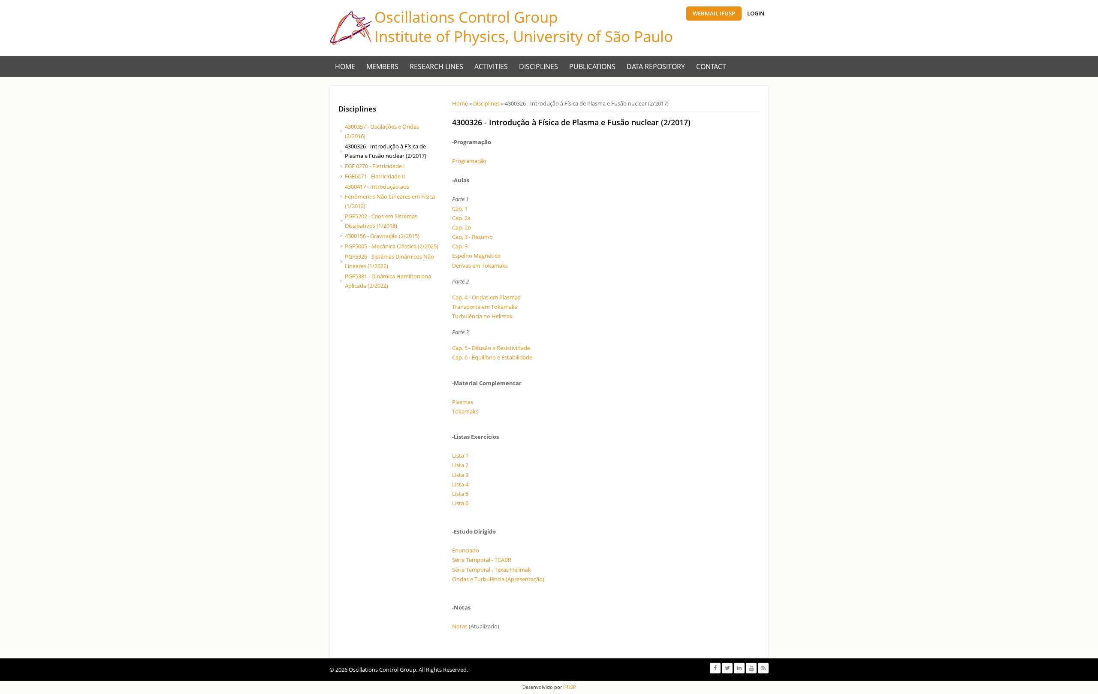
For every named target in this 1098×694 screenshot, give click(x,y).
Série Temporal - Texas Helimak (491, 569)
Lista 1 (460, 455)
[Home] (350, 28)
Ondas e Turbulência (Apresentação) (498, 579)
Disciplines (538, 66)
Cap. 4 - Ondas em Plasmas (486, 297)
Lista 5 (460, 494)
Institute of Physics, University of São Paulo (523, 36)
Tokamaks (465, 411)
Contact (711, 66)
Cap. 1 (460, 208)
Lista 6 (460, 503)
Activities (491, 66)
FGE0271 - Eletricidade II (375, 176)
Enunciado (465, 550)
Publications (592, 66)
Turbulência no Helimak (482, 316)
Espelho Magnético (476, 255)
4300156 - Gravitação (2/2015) (382, 236)
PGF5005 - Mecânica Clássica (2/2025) (391, 246)
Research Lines (436, 66)
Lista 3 (460, 475)
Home (345, 66)
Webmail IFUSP (714, 13)
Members (382, 66)
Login (755, 13)
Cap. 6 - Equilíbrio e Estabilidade (492, 357)
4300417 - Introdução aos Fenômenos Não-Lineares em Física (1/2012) (390, 196)
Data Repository (656, 66)
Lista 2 (460, 465)
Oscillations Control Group (466, 17)
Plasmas (462, 402)
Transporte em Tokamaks (484, 307)
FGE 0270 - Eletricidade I (375, 166)
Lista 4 (460, 484)
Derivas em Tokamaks (480, 265)
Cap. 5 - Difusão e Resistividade (491, 348)
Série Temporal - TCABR (481, 560)
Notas (460, 626)
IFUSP (569, 687)
